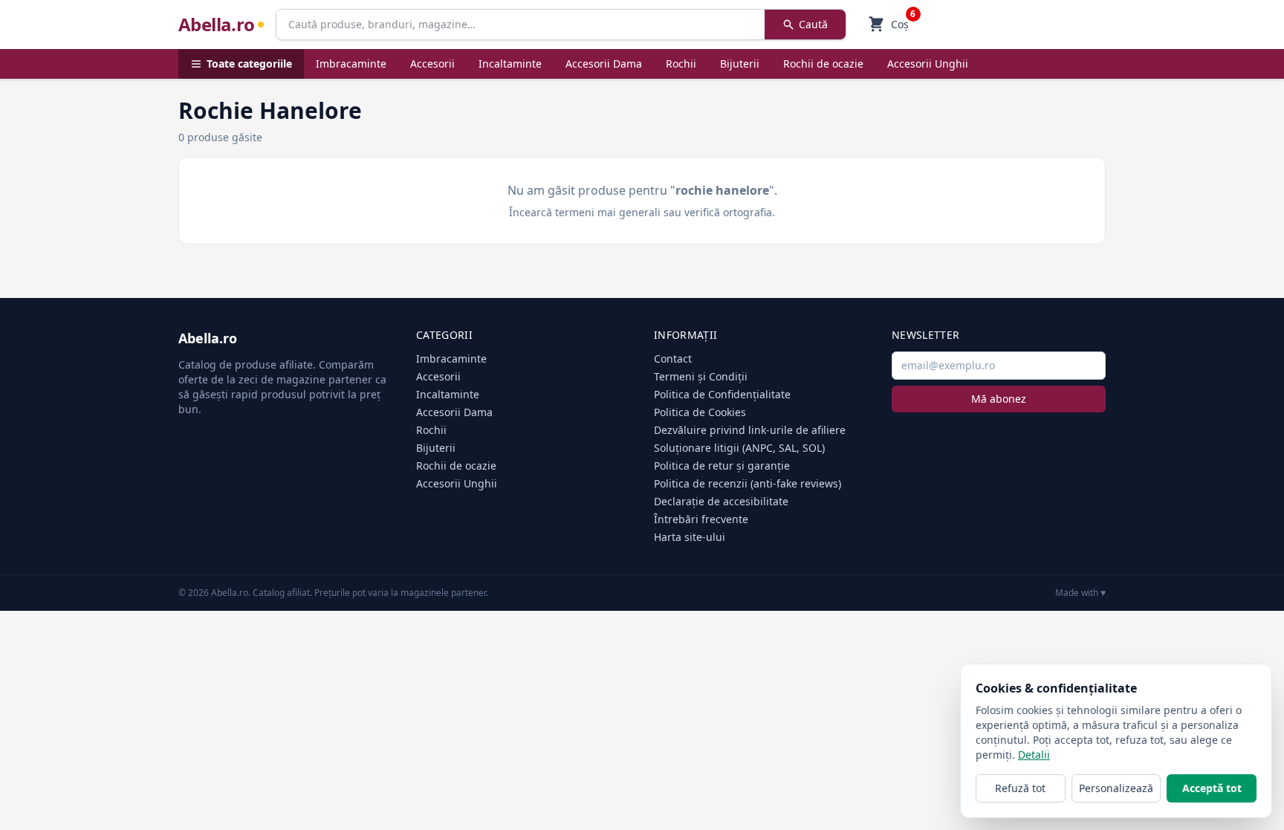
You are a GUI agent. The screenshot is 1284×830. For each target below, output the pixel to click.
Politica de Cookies (700, 412)
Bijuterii (739, 63)
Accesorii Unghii (927, 63)
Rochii (681, 63)
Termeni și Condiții (701, 376)
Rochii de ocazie (823, 63)
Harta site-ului (689, 537)
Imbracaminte (351, 63)
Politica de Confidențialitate (722, 394)
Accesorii (432, 63)
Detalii (1034, 755)
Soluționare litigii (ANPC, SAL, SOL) (739, 448)
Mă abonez (998, 399)
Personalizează (1116, 788)
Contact (673, 358)
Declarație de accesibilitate (721, 501)
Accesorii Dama (603, 63)
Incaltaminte (510, 63)
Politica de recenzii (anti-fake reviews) (747, 483)
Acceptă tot (1212, 788)
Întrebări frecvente (701, 519)
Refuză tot (1020, 788)
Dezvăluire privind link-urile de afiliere (750, 430)
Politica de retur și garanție (722, 465)
